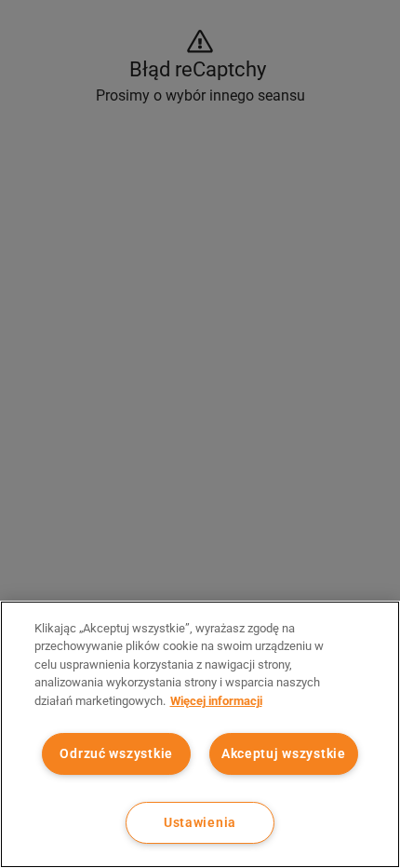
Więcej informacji (216, 701)
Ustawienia (200, 823)
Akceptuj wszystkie (283, 754)
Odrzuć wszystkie (116, 754)
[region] (200, 734)
